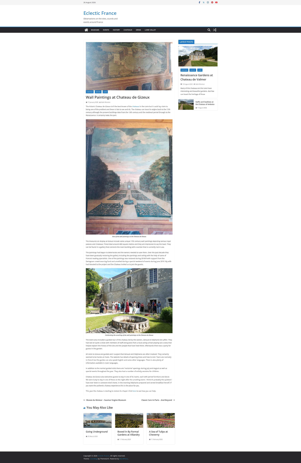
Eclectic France (100, 13)
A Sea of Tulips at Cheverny (158, 433)
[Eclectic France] (86, 30)
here (134, 391)
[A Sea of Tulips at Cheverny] (161, 414)
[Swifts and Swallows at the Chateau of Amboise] (186, 104)
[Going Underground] (97, 414)
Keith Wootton (105, 102)
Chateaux (128, 30)
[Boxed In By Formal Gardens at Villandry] (129, 414)
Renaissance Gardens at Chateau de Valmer (196, 77)
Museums (95, 30)
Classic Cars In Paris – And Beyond (156, 400)
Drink (138, 30)
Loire (105, 92)
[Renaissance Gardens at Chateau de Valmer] (198, 56)
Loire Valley (150, 30)
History (116, 30)
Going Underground (97, 431)
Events (106, 30)
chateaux (135, 106)
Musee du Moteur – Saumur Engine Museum (106, 400)
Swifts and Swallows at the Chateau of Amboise (205, 103)
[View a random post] (215, 30)
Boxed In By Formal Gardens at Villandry (128, 433)
